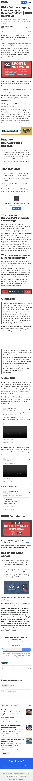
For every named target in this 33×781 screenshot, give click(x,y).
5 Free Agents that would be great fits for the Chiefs (12, 740)
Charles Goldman (9, 26)
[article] (16, 716)
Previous (6, 674)
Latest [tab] (7, 705)
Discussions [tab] (14, 705)
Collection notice (26, 773)
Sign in (29, 2)
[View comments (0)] (8, 31)
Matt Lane (9, 719)
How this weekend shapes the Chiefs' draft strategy (11, 726)
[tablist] (8, 685)
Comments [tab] (5, 685)
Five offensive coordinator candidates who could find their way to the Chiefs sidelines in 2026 (12, 712)
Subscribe (23, 2)
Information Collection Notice (18, 655)
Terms (20, 773)
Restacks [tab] (12, 685)
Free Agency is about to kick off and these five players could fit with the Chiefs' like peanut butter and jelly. (11, 744)
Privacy (17, 773)
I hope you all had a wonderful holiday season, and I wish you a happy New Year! (12, 730)
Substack (10, 779)
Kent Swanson (14, 733)
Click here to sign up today (10, 625)
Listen (29, 27)
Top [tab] (3, 705)
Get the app (16, 208)
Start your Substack (13, 776)
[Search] (30, 705)
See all (4, 753)
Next (27, 674)
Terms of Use (24, 653)
